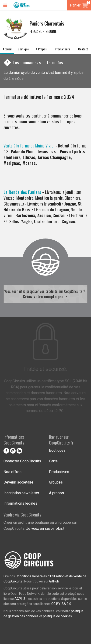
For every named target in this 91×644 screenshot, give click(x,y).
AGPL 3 (19, 599)
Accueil (7, 48)
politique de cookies (57, 616)
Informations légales (20, 503)
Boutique (23, 48)
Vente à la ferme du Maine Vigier (29, 146)
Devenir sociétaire (18, 482)
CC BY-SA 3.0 (61, 604)
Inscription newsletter (21, 493)
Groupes (56, 482)
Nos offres (12, 472)
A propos (41, 48)
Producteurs (62, 48)
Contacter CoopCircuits (22, 461)
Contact (83, 48)
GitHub (54, 581)
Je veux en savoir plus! (45, 528)
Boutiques (57, 450)
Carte (53, 461)
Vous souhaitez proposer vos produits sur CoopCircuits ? (45, 293)
